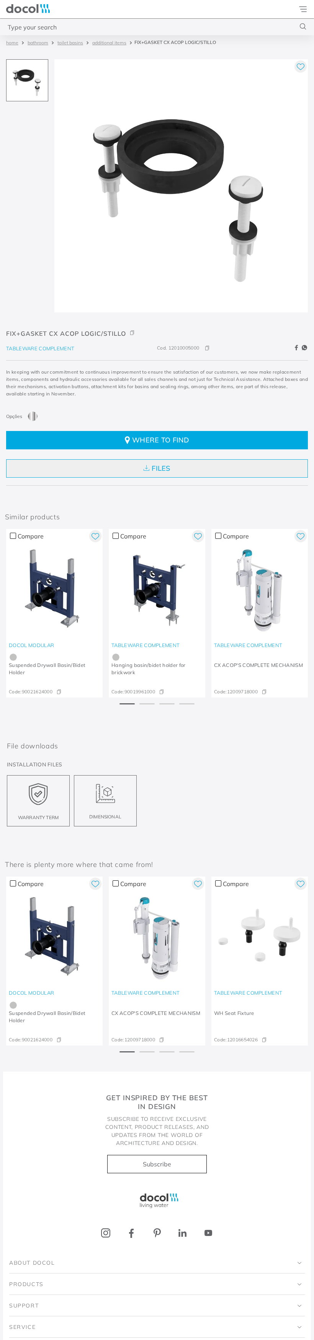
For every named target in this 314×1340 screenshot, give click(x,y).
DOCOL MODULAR (31, 645)
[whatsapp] (304, 348)
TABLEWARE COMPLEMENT (40, 348)
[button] (157, 328)
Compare (31, 536)
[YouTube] (208, 1233)
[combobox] (157, 26)
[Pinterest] (157, 1233)
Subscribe (157, 1164)
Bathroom (38, 43)
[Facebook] (131, 1233)
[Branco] (218, 1005)
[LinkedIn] (182, 1233)
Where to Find (160, 440)
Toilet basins (70, 43)
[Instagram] (106, 1233)
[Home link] (12, 43)
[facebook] (297, 348)
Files (161, 468)
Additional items (109, 43)
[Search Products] (303, 26)
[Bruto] (32, 416)
